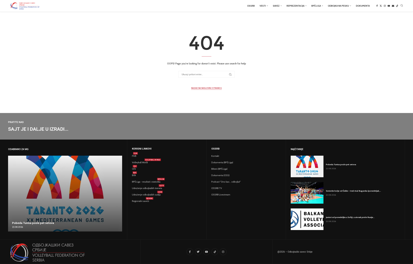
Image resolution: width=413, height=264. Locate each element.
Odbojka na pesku (338, 5)
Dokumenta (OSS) (220, 175)
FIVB (134, 156)
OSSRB (251, 5)
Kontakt (215, 156)
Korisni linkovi (141, 149)
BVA (134, 175)
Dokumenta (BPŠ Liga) (222, 162)
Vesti (263, 5)
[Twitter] (380, 6)
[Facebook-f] (189, 251)
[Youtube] (389, 6)
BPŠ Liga (316, 5)
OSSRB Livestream (220, 194)
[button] (11, 193)
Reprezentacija (295, 5)
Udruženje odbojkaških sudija (146, 194)
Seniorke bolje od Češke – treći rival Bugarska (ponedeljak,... (353, 191)
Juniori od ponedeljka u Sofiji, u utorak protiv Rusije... (350, 217)
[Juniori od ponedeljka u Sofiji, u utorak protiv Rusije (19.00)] (307, 219)
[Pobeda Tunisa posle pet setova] (65, 193)
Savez (276, 5)
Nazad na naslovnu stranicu (206, 88)
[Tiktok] (397, 6)
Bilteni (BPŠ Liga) (219, 169)
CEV (134, 169)
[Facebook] (377, 6)
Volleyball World (140, 162)
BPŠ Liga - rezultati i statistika (146, 182)
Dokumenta (363, 5)
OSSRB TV (216, 188)
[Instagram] (385, 6)
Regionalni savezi (140, 201)
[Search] (401, 5)
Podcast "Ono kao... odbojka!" (226, 182)
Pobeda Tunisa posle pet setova (33, 223)
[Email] (393, 6)
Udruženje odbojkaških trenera (147, 188)
